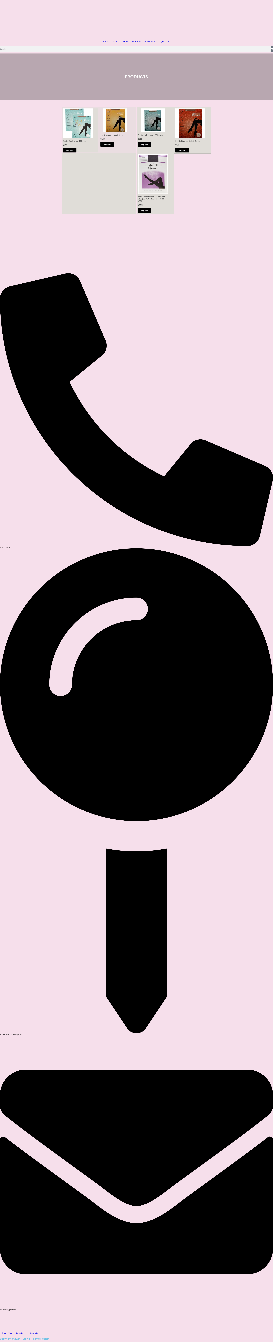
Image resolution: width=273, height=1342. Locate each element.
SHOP (125, 42)
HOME (105, 42)
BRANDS (115, 42)
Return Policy (20, 1333)
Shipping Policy (35, 1333)
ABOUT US (136, 42)
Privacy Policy (7, 1333)
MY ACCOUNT (151, 42)
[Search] (272, 49)
